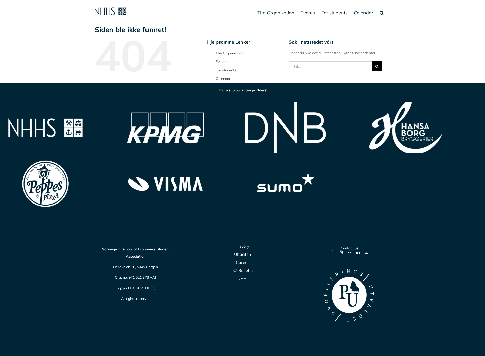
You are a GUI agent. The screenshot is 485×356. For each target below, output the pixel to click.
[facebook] (332, 252)
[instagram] (341, 252)
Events (221, 61)
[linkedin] (358, 252)
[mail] (366, 252)
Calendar (223, 78)
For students (226, 70)
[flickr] (349, 252)
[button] (382, 12)
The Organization (230, 53)
